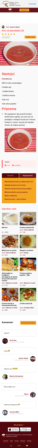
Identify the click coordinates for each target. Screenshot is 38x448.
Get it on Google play (25, 429)
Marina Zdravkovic (16, 376)
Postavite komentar (28, 323)
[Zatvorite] (1, 3)
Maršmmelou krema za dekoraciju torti (19, 181)
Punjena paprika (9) (28, 222)
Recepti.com (3, 435)
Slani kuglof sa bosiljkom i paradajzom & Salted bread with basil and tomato (10, 272)
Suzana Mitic (14, 412)
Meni (19, 445)
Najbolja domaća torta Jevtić (15, 185)
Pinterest (29, 440)
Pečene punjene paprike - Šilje (28, 272)
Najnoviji (10, 175)
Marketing (9, 436)
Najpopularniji (28, 175)
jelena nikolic (15, 27)
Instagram (22, 440)
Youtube (17, 440)
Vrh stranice (18, 425)
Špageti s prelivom (28, 245)
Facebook (5, 440)
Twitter (11, 440)
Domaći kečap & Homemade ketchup (10, 299)
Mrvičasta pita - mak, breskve (15, 199)
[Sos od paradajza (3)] (20, 140)
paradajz (17, 165)
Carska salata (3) (28, 299)
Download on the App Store (13, 429)
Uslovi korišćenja (27, 434)
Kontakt (15, 436)
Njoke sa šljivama (11, 195)
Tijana (26, 394)
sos (8, 165)
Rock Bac (13, 340)
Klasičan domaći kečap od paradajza (18, 188)
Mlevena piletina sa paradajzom (16, 192)
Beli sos (10, 222)
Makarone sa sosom (10, 245)
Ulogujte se (24, 10)
